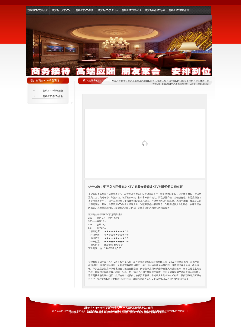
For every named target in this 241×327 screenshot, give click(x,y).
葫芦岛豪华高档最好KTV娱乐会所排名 (147, 81)
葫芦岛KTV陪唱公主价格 (181, 81)
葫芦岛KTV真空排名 (108, 10)
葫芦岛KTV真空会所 (37, 10)
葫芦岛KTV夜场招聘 (179, 10)
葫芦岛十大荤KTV (61, 10)
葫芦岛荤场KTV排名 (53, 96)
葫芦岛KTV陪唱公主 (132, 10)
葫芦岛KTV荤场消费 (53, 90)
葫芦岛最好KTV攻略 (155, 10)
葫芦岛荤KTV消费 (85, 10)
